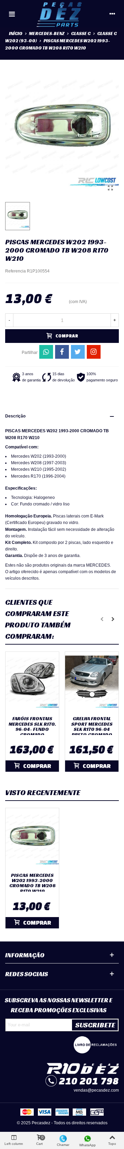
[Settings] (112, 13)
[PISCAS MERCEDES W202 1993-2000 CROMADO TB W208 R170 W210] (110, 188)
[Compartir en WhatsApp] (46, 352)
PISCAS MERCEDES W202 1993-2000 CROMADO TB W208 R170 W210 (32, 883)
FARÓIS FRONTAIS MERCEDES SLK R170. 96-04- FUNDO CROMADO (32, 726)
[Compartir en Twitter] (78, 352)
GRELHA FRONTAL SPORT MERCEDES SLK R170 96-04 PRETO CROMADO (92, 726)
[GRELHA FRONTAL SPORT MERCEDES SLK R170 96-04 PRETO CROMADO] (91, 682)
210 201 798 (89, 1080)
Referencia (15, 271)
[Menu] (11, 13)
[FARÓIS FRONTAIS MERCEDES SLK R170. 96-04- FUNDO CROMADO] (32, 682)
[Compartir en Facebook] (62, 352)
